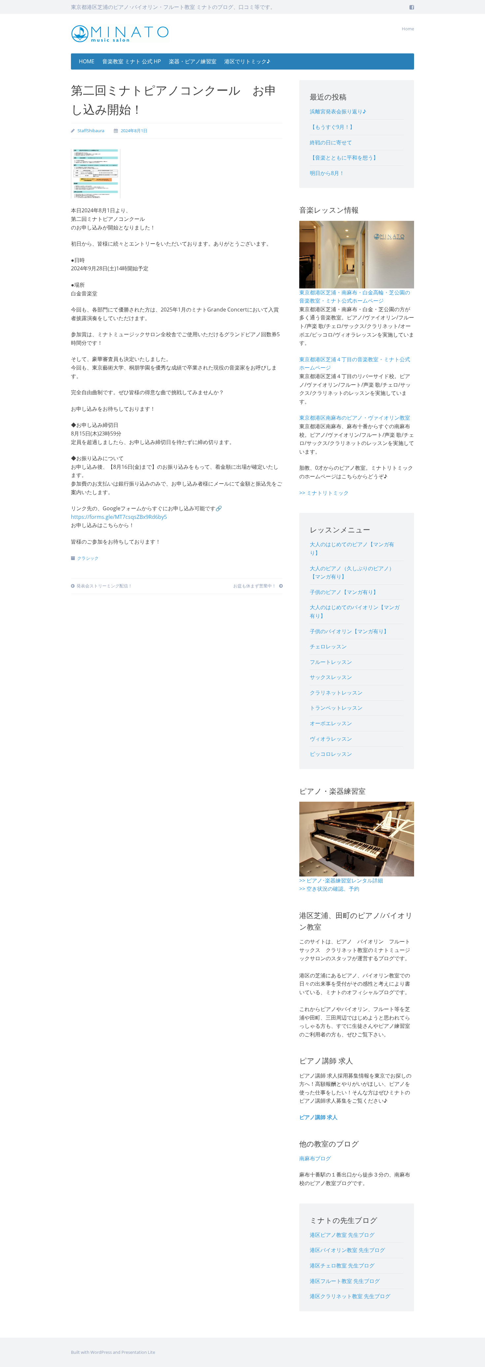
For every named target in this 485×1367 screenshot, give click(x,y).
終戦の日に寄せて (331, 142)
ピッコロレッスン (331, 754)
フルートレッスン (331, 662)
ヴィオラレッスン (331, 738)
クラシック (88, 558)
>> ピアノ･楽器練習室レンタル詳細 (341, 880)
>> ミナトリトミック (324, 492)
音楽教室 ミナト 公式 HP (131, 61)
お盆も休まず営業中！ (255, 586)
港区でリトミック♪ (247, 61)
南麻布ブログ (315, 1158)
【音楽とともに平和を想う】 (344, 157)
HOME (86, 61)
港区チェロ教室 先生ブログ (342, 1265)
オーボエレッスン (331, 723)
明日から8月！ (327, 173)
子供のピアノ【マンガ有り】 (344, 592)
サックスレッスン (331, 677)
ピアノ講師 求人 (318, 1117)
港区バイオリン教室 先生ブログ (347, 1250)
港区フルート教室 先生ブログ (345, 1281)
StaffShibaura (91, 131)
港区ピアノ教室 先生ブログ (342, 1234)
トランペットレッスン (336, 707)
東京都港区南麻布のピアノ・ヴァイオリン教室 (354, 417)
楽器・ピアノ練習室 (192, 61)
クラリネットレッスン (336, 692)
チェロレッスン (328, 646)
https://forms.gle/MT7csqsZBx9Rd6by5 (119, 516)
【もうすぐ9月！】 (332, 127)
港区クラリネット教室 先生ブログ (350, 1296)
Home (408, 29)
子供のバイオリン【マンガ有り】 (349, 631)
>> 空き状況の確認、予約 (329, 888)
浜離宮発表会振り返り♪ (338, 111)
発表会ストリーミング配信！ (104, 586)
